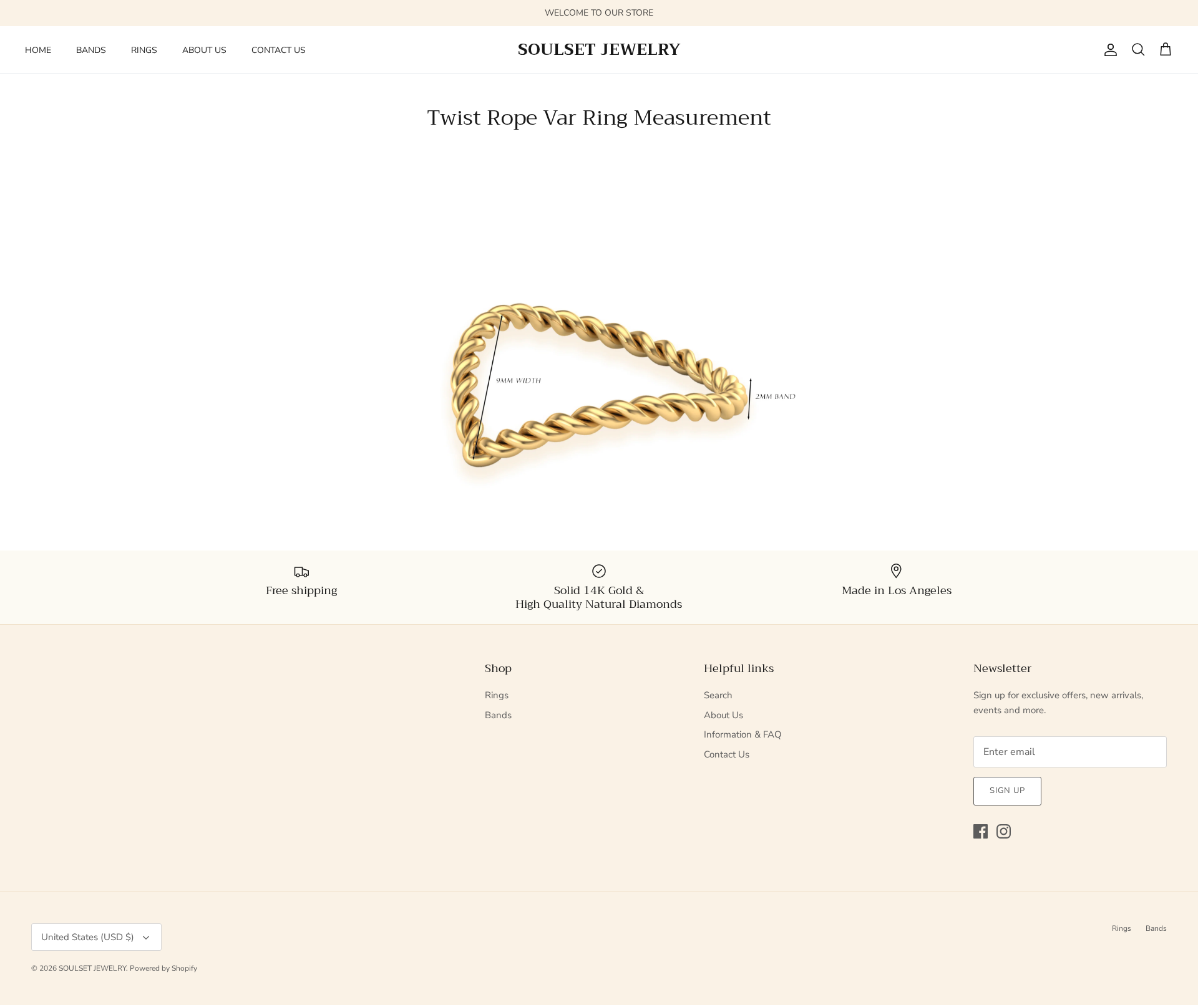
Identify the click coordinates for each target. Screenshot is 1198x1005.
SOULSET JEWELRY (92, 968)
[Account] (1108, 49)
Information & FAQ (743, 734)
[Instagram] (1003, 831)
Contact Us (726, 754)
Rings (497, 695)
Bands (498, 715)
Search (718, 695)
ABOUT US (204, 50)
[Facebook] (980, 831)
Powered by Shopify (163, 968)
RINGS (144, 50)
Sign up (1007, 790)
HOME (38, 50)
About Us (723, 715)
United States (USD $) (87, 937)
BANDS (91, 50)
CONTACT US (278, 50)
